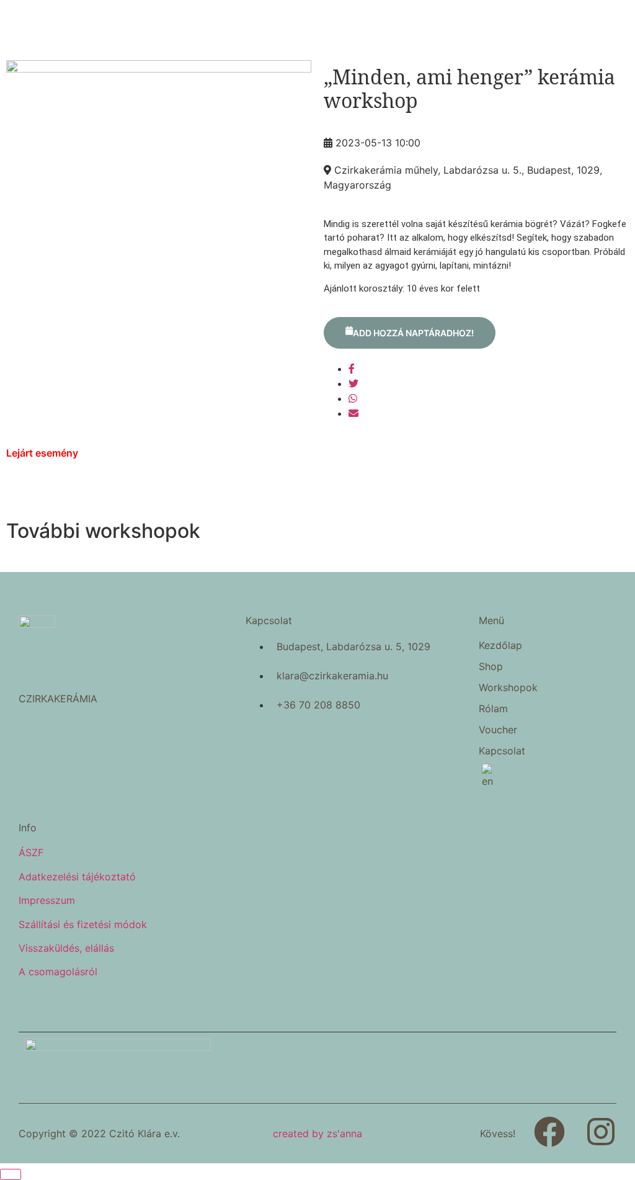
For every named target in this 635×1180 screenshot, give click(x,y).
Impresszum (47, 900)
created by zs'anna (317, 1133)
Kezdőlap (500, 645)
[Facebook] (549, 1131)
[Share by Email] (353, 413)
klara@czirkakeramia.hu (332, 675)
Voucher (498, 729)
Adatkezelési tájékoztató (77, 876)
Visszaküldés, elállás (66, 948)
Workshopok (508, 687)
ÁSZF (31, 852)
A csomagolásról (58, 971)
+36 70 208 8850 (318, 705)
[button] (535, 666)
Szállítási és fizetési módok (83, 924)
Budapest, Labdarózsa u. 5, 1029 (353, 646)
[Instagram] (600, 1131)
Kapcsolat (502, 750)
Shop (491, 666)
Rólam (493, 708)
